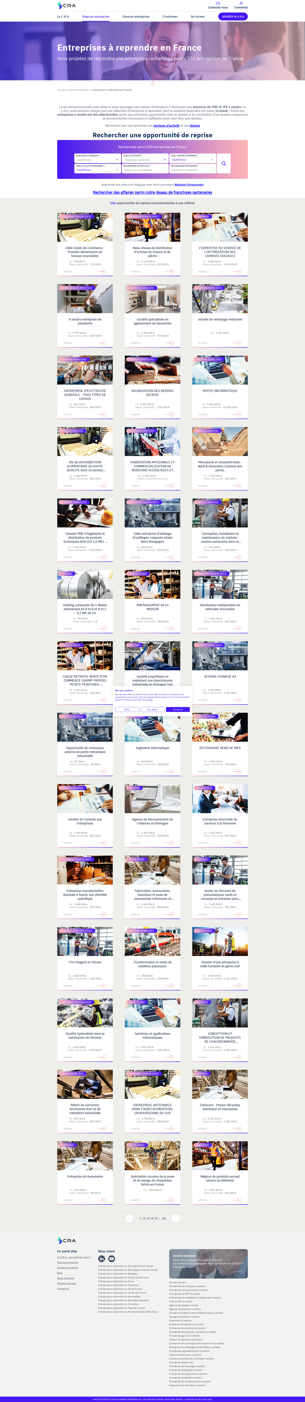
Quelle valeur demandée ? (90, 166)
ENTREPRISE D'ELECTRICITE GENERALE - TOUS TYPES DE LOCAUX (85, 394)
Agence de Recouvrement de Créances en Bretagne (152, 821)
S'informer (170, 16)
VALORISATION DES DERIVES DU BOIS (152, 392)
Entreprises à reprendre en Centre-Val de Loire (123, 1277)
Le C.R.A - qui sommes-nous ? (74, 1257)
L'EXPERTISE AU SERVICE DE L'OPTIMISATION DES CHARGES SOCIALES (220, 252)
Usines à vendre (177, 1282)
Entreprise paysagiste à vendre (185, 1370)
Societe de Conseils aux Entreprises (85, 821)
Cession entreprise (135, 16)
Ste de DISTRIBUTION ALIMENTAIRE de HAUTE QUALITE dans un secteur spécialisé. (85, 468)
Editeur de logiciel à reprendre (185, 1339)
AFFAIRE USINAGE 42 (220, 676)
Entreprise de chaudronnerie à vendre (189, 1381)
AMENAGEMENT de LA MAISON (152, 607)
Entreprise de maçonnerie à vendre (188, 1373)
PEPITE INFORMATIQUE (220, 390)
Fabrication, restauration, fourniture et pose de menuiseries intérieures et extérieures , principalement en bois (152, 898)
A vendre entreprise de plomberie (85, 321)
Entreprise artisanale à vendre (185, 1377)
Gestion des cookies (153, 1399)
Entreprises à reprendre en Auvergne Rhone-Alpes (126, 1266)
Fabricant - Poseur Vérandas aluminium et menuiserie (220, 1107)
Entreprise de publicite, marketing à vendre (192, 1331)
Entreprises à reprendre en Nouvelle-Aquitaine (123, 1300)
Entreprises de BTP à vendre (185, 1293)
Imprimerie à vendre (180, 1320)
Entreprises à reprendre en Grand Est (118, 1285)
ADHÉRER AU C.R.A (233, 16)
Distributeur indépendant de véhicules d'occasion (220, 607)
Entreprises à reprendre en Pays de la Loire (121, 1307)
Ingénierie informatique (152, 748)
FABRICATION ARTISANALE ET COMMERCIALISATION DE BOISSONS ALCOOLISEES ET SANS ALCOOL (152, 468)
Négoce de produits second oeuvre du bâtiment (220, 1178)
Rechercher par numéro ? (185, 166)
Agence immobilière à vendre (185, 1309)
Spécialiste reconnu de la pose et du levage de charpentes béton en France (152, 1180)
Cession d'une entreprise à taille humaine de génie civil (220, 964)
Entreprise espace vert (181, 1362)
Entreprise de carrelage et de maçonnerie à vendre (196, 1343)
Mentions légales (66, 1283)
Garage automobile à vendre (184, 1316)
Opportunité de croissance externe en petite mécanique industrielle (85, 752)
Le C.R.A (63, 16)
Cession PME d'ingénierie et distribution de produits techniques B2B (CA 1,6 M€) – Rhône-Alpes (85, 539)
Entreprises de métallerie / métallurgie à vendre (195, 1297)
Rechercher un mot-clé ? (136, 166)
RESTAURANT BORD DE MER (220, 748)
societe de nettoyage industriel (220, 319)
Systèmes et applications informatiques (152, 1035)
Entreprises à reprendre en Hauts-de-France (122, 1292)
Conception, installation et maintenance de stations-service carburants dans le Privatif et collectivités (220, 539)
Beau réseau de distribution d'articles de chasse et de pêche (152, 252)
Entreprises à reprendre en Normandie (119, 1296)
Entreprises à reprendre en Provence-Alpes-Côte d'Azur (128, 1311)
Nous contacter (65, 1278)
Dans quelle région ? (87, 155)
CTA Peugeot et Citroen (85, 962)
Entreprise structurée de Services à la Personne (220, 821)
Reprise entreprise (95, 16)
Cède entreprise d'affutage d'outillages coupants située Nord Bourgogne (152, 537)
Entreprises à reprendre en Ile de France (120, 1288)
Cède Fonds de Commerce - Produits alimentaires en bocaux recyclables (85, 252)
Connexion (63, 1288)
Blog (59, 1272)
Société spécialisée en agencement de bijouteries (153, 321)
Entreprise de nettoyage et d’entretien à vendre (194, 1347)
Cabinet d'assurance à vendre (185, 1354)
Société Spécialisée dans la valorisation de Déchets (85, 1035)
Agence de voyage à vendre (184, 1305)
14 (164, 1218)
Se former (198, 16)
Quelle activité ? (132, 155)
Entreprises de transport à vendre (187, 1286)
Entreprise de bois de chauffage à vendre (191, 1358)
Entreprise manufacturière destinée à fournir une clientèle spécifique (85, 894)
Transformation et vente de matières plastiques (152, 964)
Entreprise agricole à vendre (184, 1335)
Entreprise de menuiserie (85, 1176)
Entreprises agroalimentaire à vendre (189, 1350)
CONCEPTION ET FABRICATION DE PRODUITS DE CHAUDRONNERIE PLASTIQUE (220, 1039)
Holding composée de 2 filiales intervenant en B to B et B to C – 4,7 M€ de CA (85, 609)
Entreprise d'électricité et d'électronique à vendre (196, 1312)
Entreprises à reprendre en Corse (116, 1281)
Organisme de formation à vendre (187, 1385)
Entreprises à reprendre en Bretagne (118, 1273)
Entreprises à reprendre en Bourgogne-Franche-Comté (128, 1269)
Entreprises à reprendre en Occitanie (118, 1304)
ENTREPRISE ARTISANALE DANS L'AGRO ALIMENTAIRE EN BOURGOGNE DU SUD (152, 1109)
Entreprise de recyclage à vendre (187, 1366)
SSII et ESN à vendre (180, 1301)
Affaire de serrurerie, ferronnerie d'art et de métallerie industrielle (85, 1109)
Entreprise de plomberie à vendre (187, 1328)
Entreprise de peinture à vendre (186, 1324)
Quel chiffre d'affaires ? (184, 155)
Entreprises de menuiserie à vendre (188, 1290)
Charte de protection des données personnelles (117, 1399)
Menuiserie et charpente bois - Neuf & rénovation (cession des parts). (220, 466)
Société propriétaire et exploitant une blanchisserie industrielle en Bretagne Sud (152, 680)
